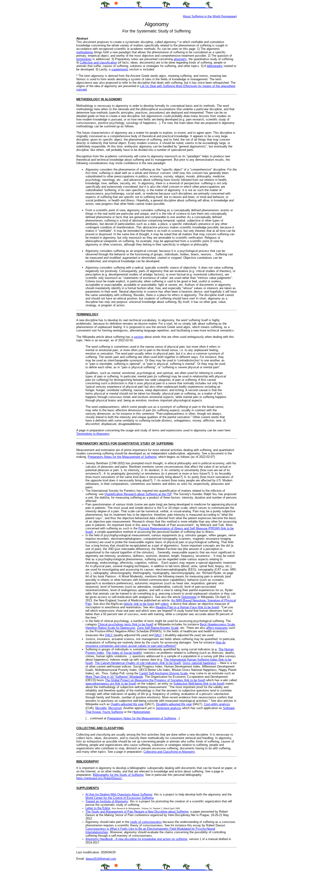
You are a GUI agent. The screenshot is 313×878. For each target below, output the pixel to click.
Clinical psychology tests (115, 624)
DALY (158, 635)
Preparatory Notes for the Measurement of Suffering (122, 457)
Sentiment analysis (168, 708)
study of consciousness (146, 822)
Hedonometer (141, 712)
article (128, 604)
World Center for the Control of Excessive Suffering (119, 798)
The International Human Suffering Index (191, 659)
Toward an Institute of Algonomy (106, 801)
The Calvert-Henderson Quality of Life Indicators (127, 663)
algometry (180, 59)
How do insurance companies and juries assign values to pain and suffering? (155, 644)
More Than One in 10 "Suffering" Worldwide (114, 676)
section (138, 337)
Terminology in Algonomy (92, 433)
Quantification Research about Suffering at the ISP (137, 494)
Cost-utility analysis (217, 704)
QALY (109, 635)
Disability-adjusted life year (174, 704)
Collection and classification (98, 62)
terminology (84, 59)
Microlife (101, 708)
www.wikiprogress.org (100, 683)
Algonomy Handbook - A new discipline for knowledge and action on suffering (136, 839)
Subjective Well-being (188, 683)
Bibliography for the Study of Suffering (118, 775)
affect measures (217, 628)
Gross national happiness (199, 663)
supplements (119, 69)
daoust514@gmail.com (101, 858)
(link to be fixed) (208, 607)
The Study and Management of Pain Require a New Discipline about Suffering (136, 811)
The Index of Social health (123, 652)
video (163, 604)
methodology (84, 52)
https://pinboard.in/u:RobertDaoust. (99, 778)
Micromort (115, 708)
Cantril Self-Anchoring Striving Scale (163, 673)
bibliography (215, 66)
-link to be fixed (143, 604)
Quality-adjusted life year (127, 704)
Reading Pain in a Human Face (177, 607)
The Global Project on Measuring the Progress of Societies (144, 680)
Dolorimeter (189, 597)
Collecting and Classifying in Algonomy (169, 751)
